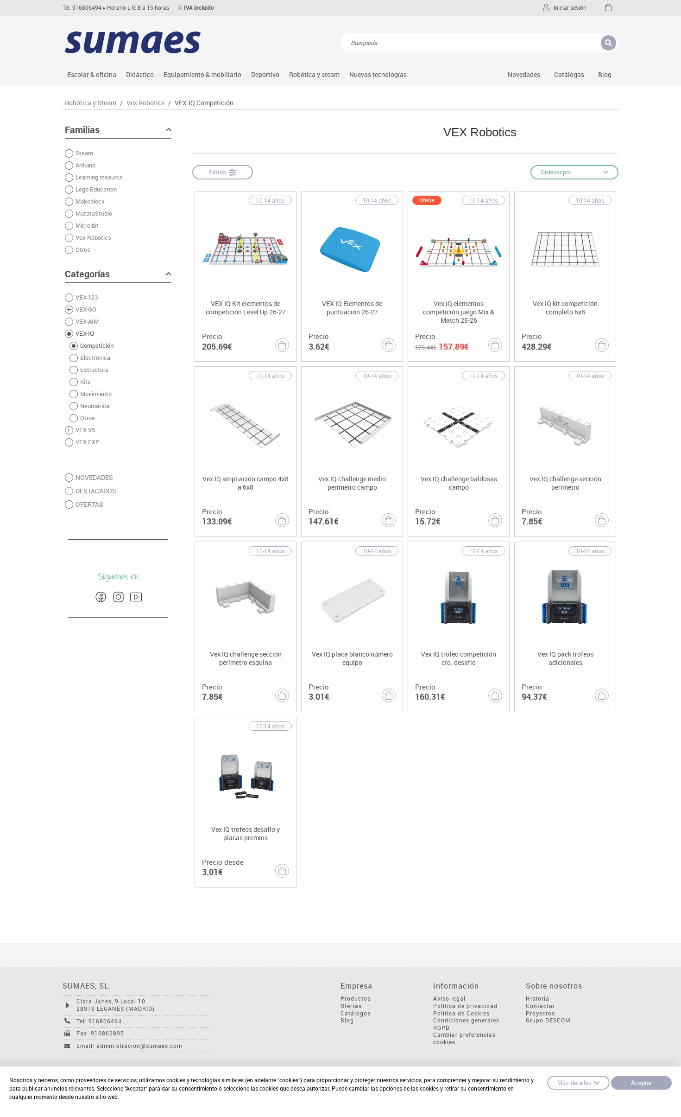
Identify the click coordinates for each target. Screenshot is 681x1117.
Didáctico (140, 74)
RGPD (441, 1027)
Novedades (524, 74)
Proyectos (540, 1013)
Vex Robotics (145, 103)
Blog (605, 74)
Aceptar (641, 1082)
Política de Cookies (461, 1013)
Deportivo (265, 74)
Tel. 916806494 (82, 7)
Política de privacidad (465, 1005)
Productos (355, 998)
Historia (537, 998)
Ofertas (351, 1005)
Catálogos (569, 74)
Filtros (219, 172)
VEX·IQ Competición (204, 103)
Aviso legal (449, 998)
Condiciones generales (466, 1020)
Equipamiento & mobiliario (202, 74)
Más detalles (574, 1082)
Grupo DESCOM (548, 1020)
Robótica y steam (314, 74)
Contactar (540, 1005)
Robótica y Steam (90, 103)
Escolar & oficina (91, 74)
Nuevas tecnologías (378, 74)
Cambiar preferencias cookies (464, 1038)
